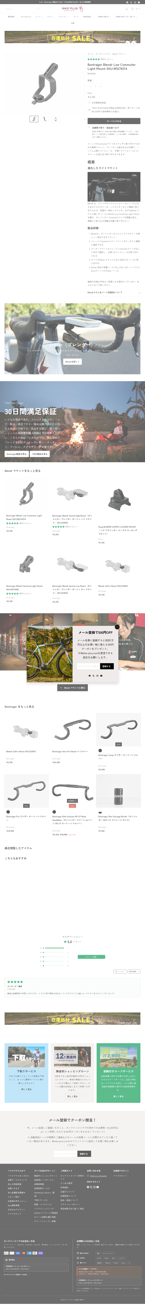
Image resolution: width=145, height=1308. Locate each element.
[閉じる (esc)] (117, 627)
